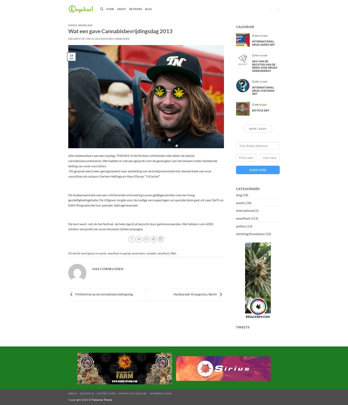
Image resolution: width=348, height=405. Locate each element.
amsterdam (138, 253)
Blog (148, 9)
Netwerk (135, 9)
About (121, 9)
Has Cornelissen (118, 38)
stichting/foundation (250, 234)
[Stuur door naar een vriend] (146, 239)
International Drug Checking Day (263, 90)
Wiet (173, 253)
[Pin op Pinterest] (153, 239)
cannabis (151, 253)
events (72, 25)
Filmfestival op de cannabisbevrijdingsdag (104, 294)
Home (110, 9)
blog (239, 195)
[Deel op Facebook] (131, 239)
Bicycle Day (260, 110)
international (245, 210)
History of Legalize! (132, 393)
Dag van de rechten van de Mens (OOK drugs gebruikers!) (264, 66)
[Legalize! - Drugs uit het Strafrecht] (81, 9)
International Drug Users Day (263, 43)
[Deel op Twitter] (139, 239)
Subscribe (258, 170)
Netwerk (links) (161, 393)
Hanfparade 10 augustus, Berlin (195, 294)
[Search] (101, 9)
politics (241, 226)
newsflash (85, 25)
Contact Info (106, 393)
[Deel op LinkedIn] (160, 239)
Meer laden (257, 128)
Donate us (87, 393)
